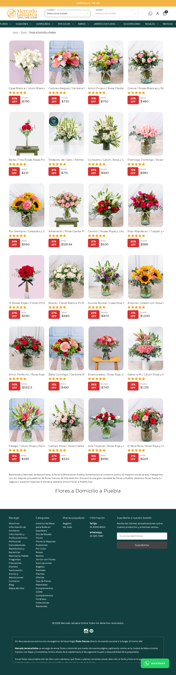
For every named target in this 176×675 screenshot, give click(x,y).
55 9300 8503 (98, 527)
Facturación (16, 570)
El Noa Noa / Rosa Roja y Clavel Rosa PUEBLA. (145, 446)
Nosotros (14, 523)
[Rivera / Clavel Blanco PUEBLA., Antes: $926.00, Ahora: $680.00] (66, 277)
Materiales (42, 584)
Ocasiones (22, 24)
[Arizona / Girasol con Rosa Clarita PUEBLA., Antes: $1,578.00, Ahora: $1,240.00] (145, 277)
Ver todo (67, 527)
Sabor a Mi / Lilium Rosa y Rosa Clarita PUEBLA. (145, 374)
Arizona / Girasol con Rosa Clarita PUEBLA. (145, 303)
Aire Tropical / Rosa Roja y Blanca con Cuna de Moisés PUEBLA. (106, 446)
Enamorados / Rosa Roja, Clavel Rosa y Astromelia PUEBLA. (106, 374)
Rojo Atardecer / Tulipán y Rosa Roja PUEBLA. (145, 231)
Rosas (39, 552)
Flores (39, 537)
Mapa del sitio (16, 588)
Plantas (40, 573)
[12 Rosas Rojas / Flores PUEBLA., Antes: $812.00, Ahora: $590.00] (26, 277)
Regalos (150, 24)
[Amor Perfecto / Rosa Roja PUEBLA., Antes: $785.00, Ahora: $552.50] (26, 348)
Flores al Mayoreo (46, 541)
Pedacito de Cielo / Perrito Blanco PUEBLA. (66, 159)
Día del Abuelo (44, 534)
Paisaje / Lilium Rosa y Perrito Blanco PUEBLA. (27, 446)
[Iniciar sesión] (157, 13)
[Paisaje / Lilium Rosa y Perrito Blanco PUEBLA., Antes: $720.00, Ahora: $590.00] (26, 420)
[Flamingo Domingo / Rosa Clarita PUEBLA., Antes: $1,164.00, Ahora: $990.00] (145, 134)
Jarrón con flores (105, 24)
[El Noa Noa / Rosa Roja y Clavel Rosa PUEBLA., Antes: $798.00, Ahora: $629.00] (145, 420)
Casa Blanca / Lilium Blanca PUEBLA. (27, 88)
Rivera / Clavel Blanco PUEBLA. (66, 303)
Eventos (13, 566)
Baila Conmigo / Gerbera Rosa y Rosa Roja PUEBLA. (66, 374)
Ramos (82, 24)
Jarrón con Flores (46, 559)
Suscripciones (132, 24)
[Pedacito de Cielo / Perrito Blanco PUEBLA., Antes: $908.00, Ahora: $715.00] (66, 134)
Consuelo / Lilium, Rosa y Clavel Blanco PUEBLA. (106, 159)
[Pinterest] (90, 630)
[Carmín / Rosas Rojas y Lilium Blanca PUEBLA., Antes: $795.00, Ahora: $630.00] (106, 205)
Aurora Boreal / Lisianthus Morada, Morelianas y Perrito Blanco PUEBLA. (106, 303)
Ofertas (40, 577)
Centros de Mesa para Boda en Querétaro (45, 527)
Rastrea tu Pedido (19, 555)
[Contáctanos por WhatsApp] (150, 13)
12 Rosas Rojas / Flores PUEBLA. (27, 303)
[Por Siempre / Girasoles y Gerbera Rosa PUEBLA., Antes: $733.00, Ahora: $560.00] (26, 205)
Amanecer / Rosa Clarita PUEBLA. (66, 231)
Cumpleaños (43, 24)
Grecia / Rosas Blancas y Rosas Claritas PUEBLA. (145, 88)
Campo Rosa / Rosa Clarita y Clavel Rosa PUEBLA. (66, 446)
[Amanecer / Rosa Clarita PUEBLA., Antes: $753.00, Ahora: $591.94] (66, 205)
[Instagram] (85, 630)
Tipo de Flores (43, 581)
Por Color (41, 548)
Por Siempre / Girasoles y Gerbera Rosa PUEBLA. (27, 231)
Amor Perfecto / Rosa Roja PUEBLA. (27, 374)
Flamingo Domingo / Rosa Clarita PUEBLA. (145, 159)
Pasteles (41, 570)
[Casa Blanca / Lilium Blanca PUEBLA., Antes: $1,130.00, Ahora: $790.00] (26, 62)
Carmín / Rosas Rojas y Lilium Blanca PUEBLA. (106, 231)
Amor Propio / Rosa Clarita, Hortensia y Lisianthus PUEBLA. (106, 88)
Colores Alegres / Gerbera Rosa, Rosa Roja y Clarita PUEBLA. (66, 88)
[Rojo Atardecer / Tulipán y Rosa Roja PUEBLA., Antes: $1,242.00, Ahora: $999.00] (145, 205)
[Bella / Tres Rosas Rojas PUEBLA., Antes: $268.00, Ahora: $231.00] (26, 134)
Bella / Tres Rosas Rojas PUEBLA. (27, 159)
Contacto (14, 581)
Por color (64, 24)
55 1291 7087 (96, 536)
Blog (11, 584)
